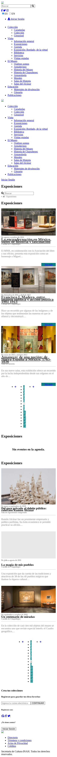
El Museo (12, 61)
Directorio (13, 737)
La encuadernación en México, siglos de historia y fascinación (26, 240)
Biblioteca (19, 52)
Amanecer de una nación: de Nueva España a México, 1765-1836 (26, 359)
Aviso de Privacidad (18, 743)
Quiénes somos (21, 64)
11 (24, 415)
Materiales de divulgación (27, 89)
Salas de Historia (22, 81)
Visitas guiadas (21, 58)
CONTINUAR (38, 703)
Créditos (12, 746)
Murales (18, 78)
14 (24, 423)
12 (24, 417)
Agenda (18, 47)
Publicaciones (14, 95)
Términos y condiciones (20, 740)
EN (13, 13)
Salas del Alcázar (22, 83)
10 (24, 412)
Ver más (48, 264)
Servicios (18, 55)
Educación (13, 86)
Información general (24, 41)
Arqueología (20, 75)
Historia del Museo (23, 69)
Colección (13, 27)
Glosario (18, 92)
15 (24, 426)
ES (6, 13)
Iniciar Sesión (17, 19)
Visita (10, 38)
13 (24, 420)
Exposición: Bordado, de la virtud (31, 49)
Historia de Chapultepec (26, 72)
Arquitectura (20, 66)
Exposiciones (20, 44)
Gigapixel (19, 35)
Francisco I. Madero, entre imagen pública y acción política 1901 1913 (27, 299)
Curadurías (19, 30)
